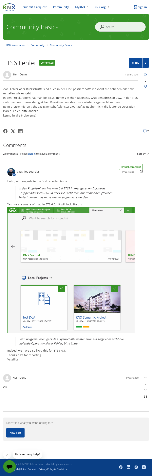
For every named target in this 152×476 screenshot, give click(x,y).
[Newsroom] (144, 467)
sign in (32, 153)
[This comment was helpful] (145, 377)
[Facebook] (5, 131)
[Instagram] (136, 467)
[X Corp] (13, 131)
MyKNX (80, 7)
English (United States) (23, 469)
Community (61, 7)
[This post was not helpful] (145, 86)
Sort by (141, 153)
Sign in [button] (142, 7)
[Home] (9, 6)
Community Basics (61, 45)
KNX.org (100, 7)
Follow (135, 62)
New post (15, 433)
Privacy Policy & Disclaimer (53, 469)
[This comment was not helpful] (145, 389)
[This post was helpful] (145, 74)
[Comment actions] (141, 171)
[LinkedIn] (20, 131)
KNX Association (16, 45)
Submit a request (35, 7)
